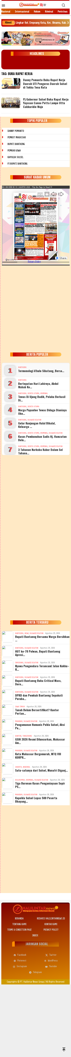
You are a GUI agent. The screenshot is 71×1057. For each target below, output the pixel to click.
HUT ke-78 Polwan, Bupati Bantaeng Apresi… (37, 653)
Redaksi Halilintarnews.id (51, 918)
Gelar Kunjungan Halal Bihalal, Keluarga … (36, 424)
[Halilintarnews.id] (32, 4)
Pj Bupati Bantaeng (17, 163)
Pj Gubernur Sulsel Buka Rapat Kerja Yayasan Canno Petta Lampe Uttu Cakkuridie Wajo (46, 103)
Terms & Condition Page (19, 929)
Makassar (19, 721)
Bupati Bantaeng (16, 144)
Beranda (19, 918)
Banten (18, 736)
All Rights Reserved (55, 981)
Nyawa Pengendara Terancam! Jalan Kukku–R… (42, 667)
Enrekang (19, 663)
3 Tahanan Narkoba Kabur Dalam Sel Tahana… (40, 451)
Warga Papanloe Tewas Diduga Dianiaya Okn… (42, 411)
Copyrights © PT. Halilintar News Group (25, 981)
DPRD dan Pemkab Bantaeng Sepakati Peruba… (39, 696)
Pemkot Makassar (17, 137)
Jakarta (18, 767)
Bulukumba (20, 780)
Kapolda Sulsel (15, 157)
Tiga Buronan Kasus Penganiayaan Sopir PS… (40, 784)
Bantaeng (22, 367)
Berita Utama (33, 393)
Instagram (22, 966)
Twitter (52, 954)
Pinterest (21, 960)
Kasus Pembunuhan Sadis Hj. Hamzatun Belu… (42, 438)
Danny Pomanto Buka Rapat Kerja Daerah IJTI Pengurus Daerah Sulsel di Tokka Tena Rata (45, 83)
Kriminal (44, 393)
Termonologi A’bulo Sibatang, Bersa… (41, 370)
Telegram (37, 972)
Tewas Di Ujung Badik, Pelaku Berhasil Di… (41, 398)
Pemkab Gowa (14, 150)
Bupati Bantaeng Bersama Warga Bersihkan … (42, 638)
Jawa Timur (20, 706)
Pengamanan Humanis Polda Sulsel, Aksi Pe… (40, 726)
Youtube (53, 966)
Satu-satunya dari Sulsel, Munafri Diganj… (41, 770)
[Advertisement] (35, 308)
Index (35, 935)
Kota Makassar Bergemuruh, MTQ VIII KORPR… (38, 755)
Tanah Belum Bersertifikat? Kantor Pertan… (37, 711)
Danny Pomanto (16, 130)
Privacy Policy (51, 929)
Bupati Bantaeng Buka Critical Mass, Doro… (38, 682)
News (27, 633)
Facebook (21, 954)
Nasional (26, 767)
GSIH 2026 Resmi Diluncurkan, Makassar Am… (40, 740)
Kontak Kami (50, 924)
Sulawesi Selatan (34, 420)
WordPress (53, 960)
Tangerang (27, 736)
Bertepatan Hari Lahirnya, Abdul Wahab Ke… (38, 385)
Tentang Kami (19, 924)
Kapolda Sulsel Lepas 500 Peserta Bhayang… (36, 799)
